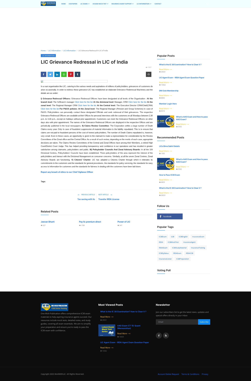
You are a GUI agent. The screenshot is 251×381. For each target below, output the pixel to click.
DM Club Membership (168, 91)
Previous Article (88, 195)
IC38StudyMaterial (179, 248)
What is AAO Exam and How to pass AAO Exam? (192, 118)
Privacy (205, 374)
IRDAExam (177, 253)
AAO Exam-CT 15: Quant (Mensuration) (128, 327)
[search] (208, 3)
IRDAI (161, 242)
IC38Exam (163, 236)
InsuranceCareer (165, 259)
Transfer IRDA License (108, 199)
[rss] (166, 336)
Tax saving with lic (86, 199)
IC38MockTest (173, 242)
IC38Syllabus (164, 253)
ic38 (172, 236)
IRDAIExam (163, 248)
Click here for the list (84, 102)
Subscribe (204, 322)
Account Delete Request (168, 374)
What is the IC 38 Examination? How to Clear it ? (180, 64)
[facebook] (159, 336)
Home (43, 50)
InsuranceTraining (198, 248)
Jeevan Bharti (48, 221)
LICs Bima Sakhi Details (169, 146)
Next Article (103, 195)
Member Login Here (168, 104)
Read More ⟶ (165, 69)
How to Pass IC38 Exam (169, 175)
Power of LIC (124, 221)
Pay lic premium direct (90, 221)
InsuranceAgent (189, 242)
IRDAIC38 (189, 253)
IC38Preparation (182, 259)
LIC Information (54, 50)
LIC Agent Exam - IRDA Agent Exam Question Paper (181, 77)
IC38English (183, 236)
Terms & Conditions (190, 374)
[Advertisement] (125, 28)
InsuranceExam (198, 236)
